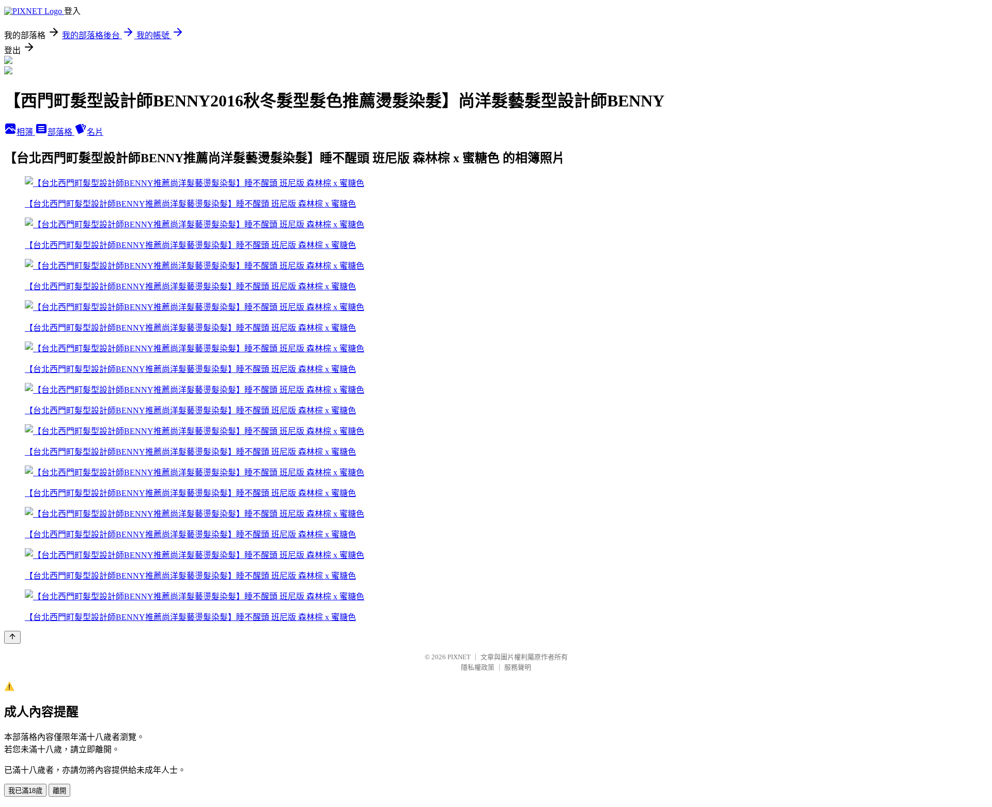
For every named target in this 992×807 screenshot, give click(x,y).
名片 (95, 132)
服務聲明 (517, 667)
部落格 (61, 132)
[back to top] (12, 637)
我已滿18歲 (25, 791)
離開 (59, 791)
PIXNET (459, 657)
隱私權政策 (477, 667)
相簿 (26, 132)
